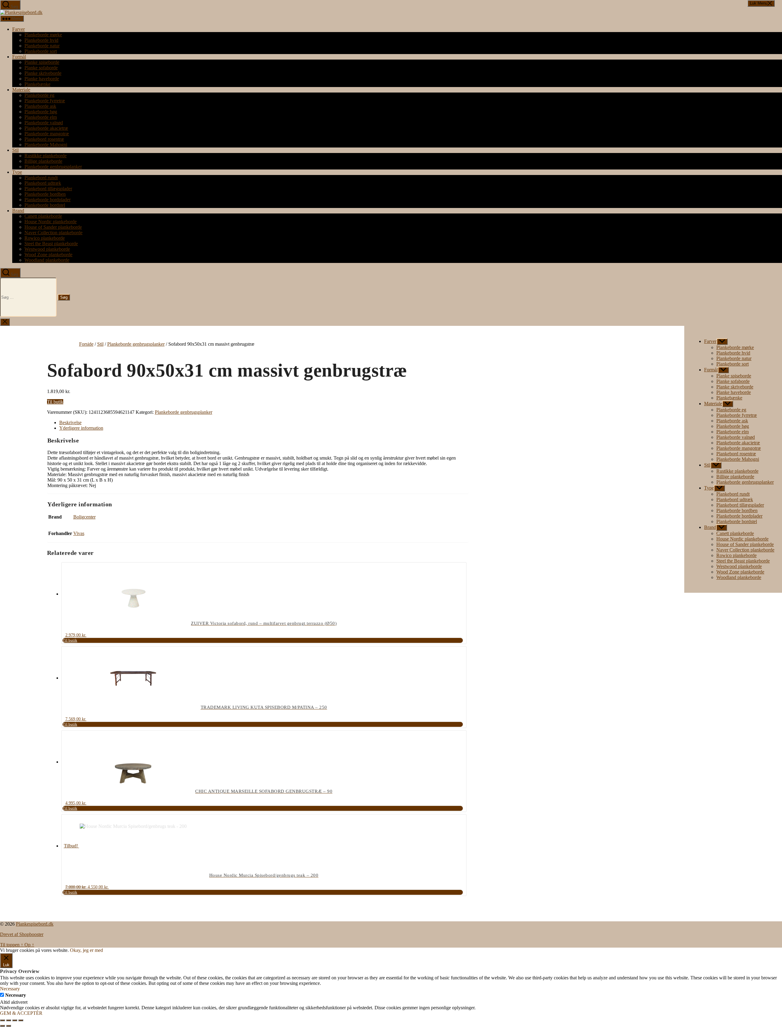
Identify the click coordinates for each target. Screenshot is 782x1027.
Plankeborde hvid (41, 40)
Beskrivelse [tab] (70, 422)
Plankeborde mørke (43, 34)
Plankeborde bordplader (47, 199)
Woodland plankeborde (46, 260)
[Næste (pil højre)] (8, 1026)
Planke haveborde (41, 78)
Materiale (21, 89)
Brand (18, 210)
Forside (86, 344)
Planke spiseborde (41, 62)
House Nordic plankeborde (50, 221)
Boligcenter (84, 516)
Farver (18, 29)
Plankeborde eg (39, 95)
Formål (19, 56)
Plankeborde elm (40, 117)
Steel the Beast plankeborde (51, 243)
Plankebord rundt (41, 177)
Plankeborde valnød (43, 122)
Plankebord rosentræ (44, 139)
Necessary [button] (10, 988)
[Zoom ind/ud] (2, 1020)
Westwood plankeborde (47, 249)
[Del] (14, 1020)
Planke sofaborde (41, 67)
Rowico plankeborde (44, 238)
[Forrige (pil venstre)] (2, 1026)
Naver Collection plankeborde (53, 232)
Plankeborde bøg (40, 111)
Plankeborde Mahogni (45, 144)
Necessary (15, 995)
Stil (15, 150)
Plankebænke (37, 84)
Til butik (55, 401)
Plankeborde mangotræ (46, 133)
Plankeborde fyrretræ (44, 100)
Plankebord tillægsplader (48, 188)
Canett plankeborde (43, 216)
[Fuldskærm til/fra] (8, 1020)
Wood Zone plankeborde (48, 254)
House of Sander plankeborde (53, 227)
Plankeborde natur (42, 45)
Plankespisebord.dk (34, 924)
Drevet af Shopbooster (21, 934)
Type (17, 172)
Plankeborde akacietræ (46, 128)
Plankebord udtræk (42, 183)
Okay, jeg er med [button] (86, 950)
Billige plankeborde (43, 161)
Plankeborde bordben (45, 194)
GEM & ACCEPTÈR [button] (21, 1013)
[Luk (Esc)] (20, 1020)
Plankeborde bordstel (44, 205)
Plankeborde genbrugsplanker (53, 166)
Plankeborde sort (40, 51)
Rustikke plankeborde (45, 155)
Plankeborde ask (40, 106)
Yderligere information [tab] (81, 428)
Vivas (78, 533)
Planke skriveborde (42, 73)
